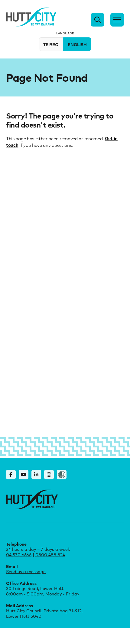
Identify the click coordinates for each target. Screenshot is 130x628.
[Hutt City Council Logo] (31, 17)
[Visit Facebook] (11, 474)
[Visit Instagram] (49, 474)
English (77, 44)
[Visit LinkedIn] (36, 474)
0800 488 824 (50, 554)
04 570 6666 (18, 554)
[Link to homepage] (32, 499)
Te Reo (51, 44)
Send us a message (26, 571)
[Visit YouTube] (23, 474)
